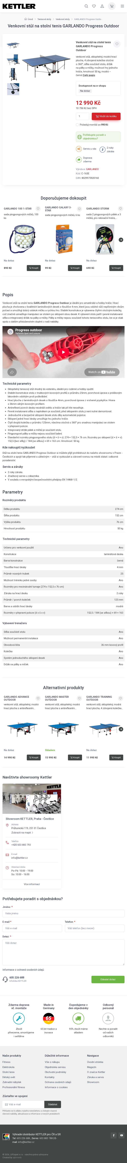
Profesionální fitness (13, 1087)
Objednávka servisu (55, 1067)
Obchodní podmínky (55, 1072)
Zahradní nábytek (11, 1082)
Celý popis (89, 75)
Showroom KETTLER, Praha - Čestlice (30, 818)
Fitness (6, 1062)
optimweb (17, 1157)
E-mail (6, 922)
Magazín (91, 1067)
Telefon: (70, 922)
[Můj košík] (112, 6)
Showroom (93, 1082)
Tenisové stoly (44, 19)
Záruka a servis (95, 1077)
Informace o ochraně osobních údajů (23, 969)
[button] (121, 239)
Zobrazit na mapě (21, 832)
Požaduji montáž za (94, 124)
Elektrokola (8, 1067)
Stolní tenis (8, 1072)
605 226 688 (16, 977)
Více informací (32, 884)
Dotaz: (6, 936)
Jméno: (7, 907)
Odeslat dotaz (108, 979)
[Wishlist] (94, 6)
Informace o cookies (56, 1087)
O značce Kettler (96, 1072)
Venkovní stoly (63, 19)
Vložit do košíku (108, 116)
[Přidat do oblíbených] (117, 44)
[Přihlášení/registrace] (102, 6)
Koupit (35, 268)
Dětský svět (8, 1077)
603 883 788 (46, 1138)
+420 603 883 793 (21, 844)
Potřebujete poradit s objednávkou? (94, 136)
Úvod (30, 19)
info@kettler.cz (19, 857)
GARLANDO (92, 169)
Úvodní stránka (95, 1062)
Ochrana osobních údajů (58, 1082)
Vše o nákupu (52, 1062)
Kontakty (49, 1077)
